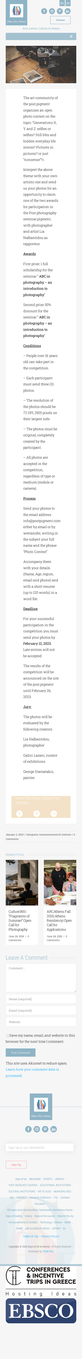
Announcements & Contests (55, 834)
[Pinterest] (36, 813)
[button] (8, 902)
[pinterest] (60, 11)
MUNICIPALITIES (62, 1191)
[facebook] (44, 11)
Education (40, 1203)
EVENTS (47, 1179)
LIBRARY (59, 1179)
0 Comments (19, 938)
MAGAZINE (35, 1179)
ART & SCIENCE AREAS (37, 1228)
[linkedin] (68, 11)
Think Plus (48, 1251)
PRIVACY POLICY (50, 1236)
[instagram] (52, 11)
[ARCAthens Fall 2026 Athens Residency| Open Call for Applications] (60, 862)
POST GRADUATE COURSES (23, 1185)
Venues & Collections (40, 1197)
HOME (19, 1228)
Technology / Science (51, 1222)
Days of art (21, 1179)
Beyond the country (45, 1216)
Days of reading (14, 1216)
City (56, 1197)
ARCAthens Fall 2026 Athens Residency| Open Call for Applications (59, 920)
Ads (12, 1197)
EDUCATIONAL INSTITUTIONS (55, 1185)
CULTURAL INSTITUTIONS (21, 1191)
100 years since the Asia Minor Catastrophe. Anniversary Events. (40, 1209)
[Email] (54, 813)
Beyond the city (65, 1216)
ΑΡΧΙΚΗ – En (59, 1228)
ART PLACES (44, 1191)
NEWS (67, 1222)
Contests (65, 1197)
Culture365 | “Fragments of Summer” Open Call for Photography (20, 920)
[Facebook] (19, 813)
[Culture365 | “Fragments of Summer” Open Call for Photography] (22, 862)
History (28, 1216)
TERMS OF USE (31, 1236)
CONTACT (21, 1197)
